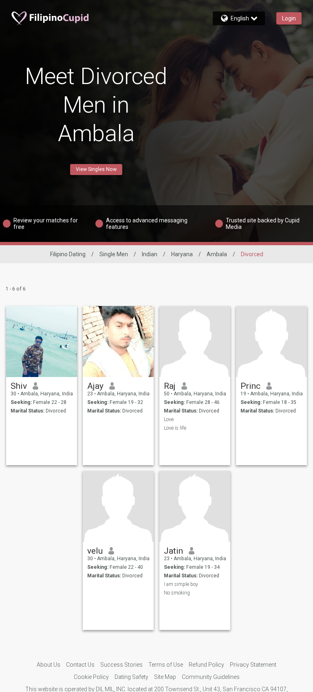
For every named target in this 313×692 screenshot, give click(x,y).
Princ (250, 386)
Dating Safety (131, 677)
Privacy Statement (253, 664)
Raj (170, 386)
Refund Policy (206, 664)
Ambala (217, 254)
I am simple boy (181, 584)
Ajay (95, 386)
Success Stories (121, 664)
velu (95, 551)
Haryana (182, 254)
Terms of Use (165, 664)
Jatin (173, 551)
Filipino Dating (68, 254)
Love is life (175, 428)
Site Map (165, 677)
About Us (48, 664)
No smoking (177, 593)
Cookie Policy (91, 677)
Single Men (113, 254)
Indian (149, 254)
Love (169, 419)
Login (289, 18)
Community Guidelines (211, 677)
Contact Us (80, 664)
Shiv (19, 386)
